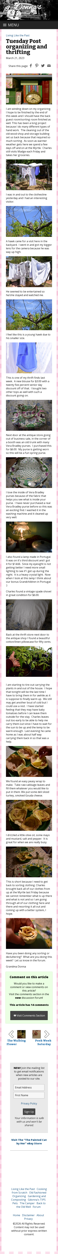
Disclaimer (28, 1215)
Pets (15, 1203)
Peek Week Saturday (43, 1042)
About (40, 1215)
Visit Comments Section (31, 1015)
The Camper (27, 1203)
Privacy (28, 1219)
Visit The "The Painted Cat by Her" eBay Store (29, 1141)
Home (16, 1215)
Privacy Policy (29, 1103)
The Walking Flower (16, 1042)
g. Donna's (23, 7)
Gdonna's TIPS (37, 1199)
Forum (37, 1207)
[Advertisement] (29, 1167)
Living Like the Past (17, 35)
